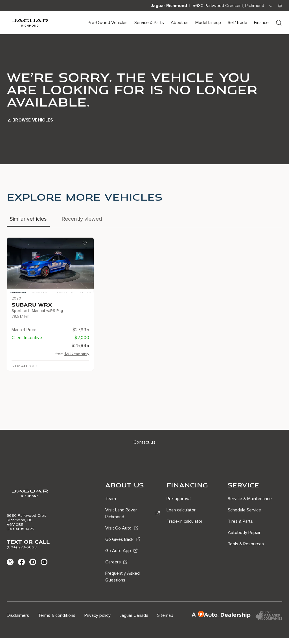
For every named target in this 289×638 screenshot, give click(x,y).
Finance (261, 22)
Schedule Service (244, 510)
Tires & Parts (240, 521)
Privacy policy (97, 615)
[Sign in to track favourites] (85, 244)
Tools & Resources (246, 544)
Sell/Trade (237, 22)
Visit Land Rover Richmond (121, 513)
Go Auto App (118, 551)
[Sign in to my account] (280, 5)
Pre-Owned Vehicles (108, 22)
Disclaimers (18, 615)
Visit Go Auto (118, 528)
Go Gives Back (119, 539)
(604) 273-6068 (22, 547)
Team (110, 499)
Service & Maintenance (250, 499)
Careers (113, 562)
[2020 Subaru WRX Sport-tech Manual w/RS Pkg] (50, 266)
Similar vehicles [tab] (28, 219)
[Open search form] (278, 22)
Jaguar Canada (134, 615)
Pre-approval (179, 499)
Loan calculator (181, 510)
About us (180, 22)
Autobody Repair (244, 532)
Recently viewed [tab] (82, 219)
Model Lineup (208, 22)
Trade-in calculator (184, 521)
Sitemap (165, 615)
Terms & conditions (56, 615)
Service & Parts (149, 22)
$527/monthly (76, 353)
